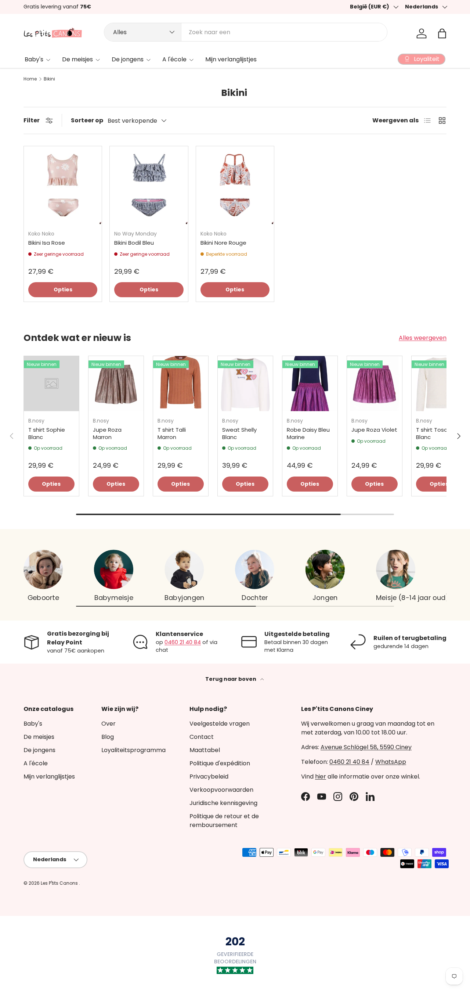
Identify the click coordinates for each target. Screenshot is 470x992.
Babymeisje (113, 597)
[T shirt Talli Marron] (180, 383)
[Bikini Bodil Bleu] (149, 185)
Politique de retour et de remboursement (224, 820)
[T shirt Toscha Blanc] (439, 383)
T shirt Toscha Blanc (435, 433)
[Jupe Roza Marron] (116, 383)
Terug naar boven (231, 679)
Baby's (34, 59)
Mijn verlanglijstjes (231, 59)
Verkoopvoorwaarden (221, 790)
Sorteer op (87, 120)
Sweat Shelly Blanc (239, 433)
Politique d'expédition (219, 763)
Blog (107, 737)
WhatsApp (390, 762)
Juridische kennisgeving (223, 803)
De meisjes (77, 59)
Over (108, 723)
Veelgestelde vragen (219, 723)
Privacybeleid (208, 776)
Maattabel (204, 750)
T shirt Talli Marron (172, 433)
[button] (442, 33)
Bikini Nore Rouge (223, 243)
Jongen (324, 597)
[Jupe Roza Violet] (374, 383)
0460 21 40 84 (182, 642)
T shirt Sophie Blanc (46, 433)
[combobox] (245, 32)
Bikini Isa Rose (46, 243)
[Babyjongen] (184, 569)
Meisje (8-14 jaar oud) (412, 597)
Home (30, 79)
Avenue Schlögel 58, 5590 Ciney (366, 747)
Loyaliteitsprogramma (133, 750)
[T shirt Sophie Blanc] (51, 383)
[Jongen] (325, 569)
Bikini (49, 79)
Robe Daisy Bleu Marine (308, 433)
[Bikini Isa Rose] (63, 185)
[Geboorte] (43, 569)
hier (320, 776)
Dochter (255, 597)
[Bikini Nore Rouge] (235, 185)
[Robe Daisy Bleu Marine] (309, 383)
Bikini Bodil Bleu (134, 243)
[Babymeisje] (113, 569)
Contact (201, 737)
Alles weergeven (422, 338)
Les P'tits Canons (60, 883)
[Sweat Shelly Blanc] (245, 383)
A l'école (174, 59)
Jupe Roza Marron (107, 433)
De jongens (128, 59)
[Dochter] (254, 569)
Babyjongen (184, 597)
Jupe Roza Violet (374, 430)
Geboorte (43, 597)
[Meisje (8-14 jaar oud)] (395, 569)
